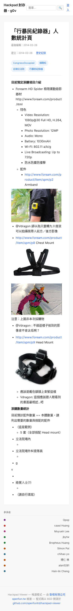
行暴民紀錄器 (36, 69)
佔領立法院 (18, 69)
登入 (68, 7)
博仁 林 (65, 559)
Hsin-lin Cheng (60, 571)
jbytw (66, 536)
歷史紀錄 (41, 52)
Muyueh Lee (61, 531)
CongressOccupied (23, 63)
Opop (66, 519)
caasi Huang (61, 525)
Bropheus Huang (59, 542)
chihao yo (63, 553)
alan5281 (64, 565)
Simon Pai (63, 548)
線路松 (42, 63)
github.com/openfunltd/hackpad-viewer (36, 603)
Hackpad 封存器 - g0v (14, 8)
